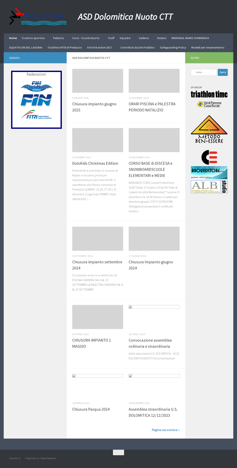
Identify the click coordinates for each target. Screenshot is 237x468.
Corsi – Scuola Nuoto (86, 38)
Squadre (125, 38)
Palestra (58, 38)
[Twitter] (47, 57)
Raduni (161, 38)
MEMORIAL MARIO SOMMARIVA (190, 38)
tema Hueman (48, 458)
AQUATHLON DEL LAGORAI (25, 47)
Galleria (144, 38)
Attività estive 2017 (99, 47)
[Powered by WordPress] (22, 458)
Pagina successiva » (166, 430)
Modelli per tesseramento (207, 47)
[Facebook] (41, 57)
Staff (111, 38)
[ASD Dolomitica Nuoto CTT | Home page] (38, 16)
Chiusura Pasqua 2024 (91, 409)
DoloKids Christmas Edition (95, 163)
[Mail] (53, 57)
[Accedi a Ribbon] (59, 57)
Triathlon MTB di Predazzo (64, 47)
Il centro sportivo (33, 38)
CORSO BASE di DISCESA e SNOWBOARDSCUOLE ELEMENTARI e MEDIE (150, 169)
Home (13, 38)
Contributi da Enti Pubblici (137, 47)
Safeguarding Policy (173, 47)
